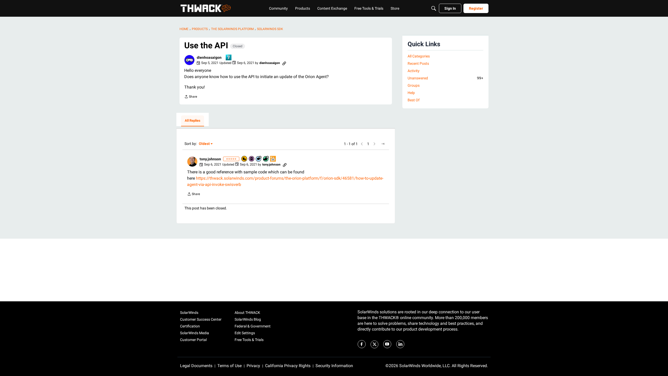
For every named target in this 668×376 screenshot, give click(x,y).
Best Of (414, 100)
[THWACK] (206, 8)
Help (411, 93)
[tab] (192, 120)
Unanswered (445, 78)
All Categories (419, 56)
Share (190, 97)
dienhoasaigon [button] (209, 57)
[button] (189, 60)
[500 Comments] (259, 159)
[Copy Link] (284, 63)
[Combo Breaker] (244, 159)
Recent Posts (418, 63)
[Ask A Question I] (229, 57)
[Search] (433, 8)
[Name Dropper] (252, 159)
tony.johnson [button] (210, 159)
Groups (414, 85)
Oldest (204, 144)
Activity (414, 71)
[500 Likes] (266, 159)
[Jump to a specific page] (383, 144)
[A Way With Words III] (273, 159)
